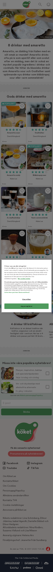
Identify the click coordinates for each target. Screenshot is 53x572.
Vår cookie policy (24, 278)
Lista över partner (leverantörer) (16, 292)
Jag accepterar (27, 306)
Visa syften (26, 299)
